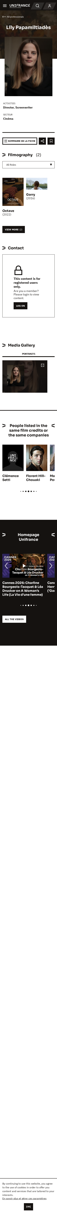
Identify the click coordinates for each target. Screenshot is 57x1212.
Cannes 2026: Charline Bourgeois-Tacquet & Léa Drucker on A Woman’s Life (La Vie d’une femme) (22, 589)
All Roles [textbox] (11, 164)
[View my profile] (49, 6)
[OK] (28, 1206)
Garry (30, 195)
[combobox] (28, 164)
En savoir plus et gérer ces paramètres (24, 1198)
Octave (8, 211)
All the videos (14, 619)
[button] (42, 365)
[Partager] (42, 141)
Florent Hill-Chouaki (35, 478)
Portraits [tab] (28, 353)
